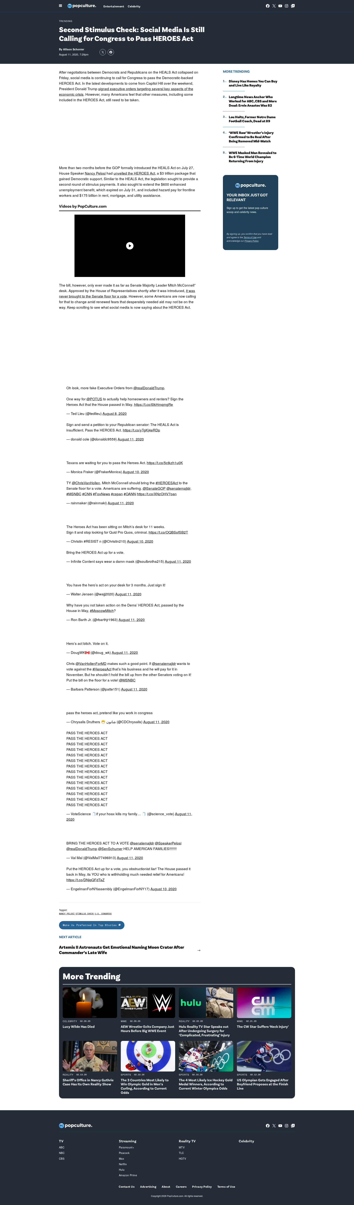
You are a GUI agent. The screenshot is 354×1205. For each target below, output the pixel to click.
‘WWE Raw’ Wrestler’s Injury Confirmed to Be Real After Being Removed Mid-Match (251, 137)
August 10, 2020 (136, 471)
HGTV (182, 1158)
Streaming (127, 1141)
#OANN (130, 493)
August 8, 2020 (115, 413)
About (166, 1186)
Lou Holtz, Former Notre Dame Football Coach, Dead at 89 (252, 119)
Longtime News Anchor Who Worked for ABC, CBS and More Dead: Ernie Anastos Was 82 (253, 101)
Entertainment (113, 6)
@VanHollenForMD (91, 663)
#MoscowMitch (102, 610)
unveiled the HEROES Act (134, 173)
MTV (182, 1147)
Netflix (123, 1164)
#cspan (117, 493)
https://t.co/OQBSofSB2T (168, 532)
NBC (62, 1153)
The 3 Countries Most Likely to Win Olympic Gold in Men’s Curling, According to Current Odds (145, 1086)
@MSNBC (127, 679)
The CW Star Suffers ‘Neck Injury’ (263, 1026)
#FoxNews (101, 493)
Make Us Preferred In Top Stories (91, 925)
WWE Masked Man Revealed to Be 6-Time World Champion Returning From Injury (252, 157)
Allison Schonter (73, 49)
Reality (184, 1021)
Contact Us (127, 1186)
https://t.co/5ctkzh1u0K (165, 462)
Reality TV (187, 1141)
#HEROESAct (167, 482)
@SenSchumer (110, 848)
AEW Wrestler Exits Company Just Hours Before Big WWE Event (147, 1028)
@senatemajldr (178, 488)
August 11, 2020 (131, 438)
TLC (181, 1153)
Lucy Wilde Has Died (79, 1026)
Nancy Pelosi (95, 173)
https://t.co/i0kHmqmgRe (153, 404)
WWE (124, 1021)
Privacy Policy (251, 240)
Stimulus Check (85, 913)
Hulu (122, 1169)
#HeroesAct (102, 668)
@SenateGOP (154, 488)
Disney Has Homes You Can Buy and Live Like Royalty (253, 83)
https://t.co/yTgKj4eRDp (141, 429)
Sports (126, 1074)
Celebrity (134, 6)
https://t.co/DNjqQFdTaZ (85, 879)
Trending (65, 20)
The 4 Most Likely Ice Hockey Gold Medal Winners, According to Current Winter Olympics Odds (205, 1084)
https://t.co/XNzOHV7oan (157, 493)
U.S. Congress (103, 913)
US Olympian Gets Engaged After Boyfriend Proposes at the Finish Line (262, 1084)
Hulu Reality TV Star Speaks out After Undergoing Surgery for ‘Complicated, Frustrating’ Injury (204, 1030)
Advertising (148, 1186)
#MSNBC (73, 493)
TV (61, 1141)
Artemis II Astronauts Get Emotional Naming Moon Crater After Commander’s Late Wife (121, 949)
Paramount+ (126, 1147)
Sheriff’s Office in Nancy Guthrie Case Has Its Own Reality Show (88, 1082)
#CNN (87, 493)
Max (121, 1158)
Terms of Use (250, 237)
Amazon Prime (128, 1175)
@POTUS (94, 398)
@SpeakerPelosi (168, 842)
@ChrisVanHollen (86, 482)
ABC (61, 1147)
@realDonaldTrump (148, 387)
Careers (181, 1186)
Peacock (124, 1153)
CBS (61, 1158)
